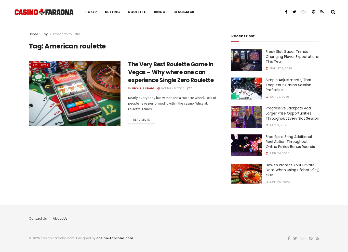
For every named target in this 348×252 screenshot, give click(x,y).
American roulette (66, 34)
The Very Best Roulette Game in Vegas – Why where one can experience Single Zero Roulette (170, 72)
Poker (91, 11)
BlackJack (183, 11)
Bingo (159, 11)
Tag (45, 34)
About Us (60, 218)
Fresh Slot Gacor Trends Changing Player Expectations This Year (292, 56)
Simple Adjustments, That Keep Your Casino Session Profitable (289, 84)
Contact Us (38, 218)
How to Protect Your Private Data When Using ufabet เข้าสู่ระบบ (292, 170)
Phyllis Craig (143, 88)
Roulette (137, 11)
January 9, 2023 (172, 88)
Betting (112, 11)
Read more (141, 120)
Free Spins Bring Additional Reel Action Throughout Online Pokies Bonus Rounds (290, 141)
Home (33, 34)
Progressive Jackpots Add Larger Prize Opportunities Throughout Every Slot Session (292, 113)
